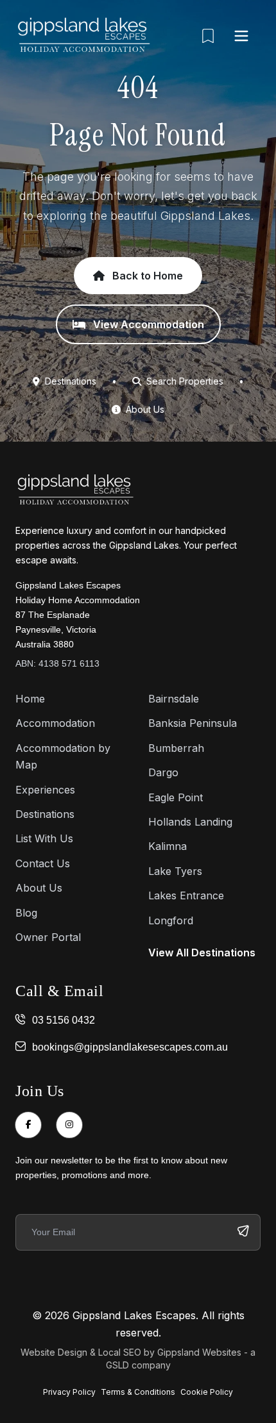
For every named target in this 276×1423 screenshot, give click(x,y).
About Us (143, 409)
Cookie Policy (206, 1392)
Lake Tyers (175, 871)
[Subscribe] (243, 1232)
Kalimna (167, 846)
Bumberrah (176, 748)
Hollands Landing (190, 821)
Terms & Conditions (138, 1392)
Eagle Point (175, 797)
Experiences (45, 789)
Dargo (163, 772)
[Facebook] (28, 1125)
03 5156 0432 (63, 1020)
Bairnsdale (173, 698)
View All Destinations (201, 952)
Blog (26, 912)
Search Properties (183, 381)
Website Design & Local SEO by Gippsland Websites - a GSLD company (138, 1358)
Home (30, 698)
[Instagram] (69, 1125)
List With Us (44, 838)
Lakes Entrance (186, 895)
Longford (170, 920)
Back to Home (146, 275)
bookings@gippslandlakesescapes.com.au (130, 1047)
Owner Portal (48, 937)
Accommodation (55, 723)
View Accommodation (147, 324)
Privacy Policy (69, 1392)
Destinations (69, 381)
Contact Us (42, 863)
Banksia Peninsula (192, 723)
